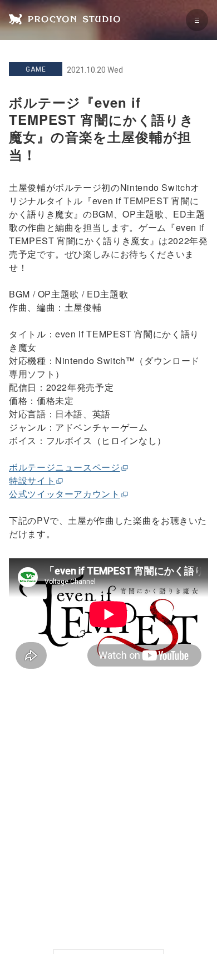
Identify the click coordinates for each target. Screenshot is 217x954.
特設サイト (32, 480)
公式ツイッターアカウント (64, 493)
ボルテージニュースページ (64, 467)
